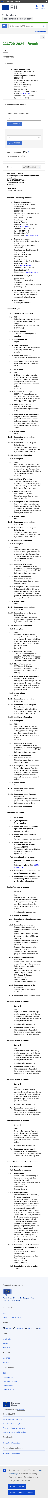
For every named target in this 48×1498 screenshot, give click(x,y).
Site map (6, 1362)
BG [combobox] (9, 137)
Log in (37, 8)
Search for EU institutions (12, 1443)
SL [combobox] (9, 118)
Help (4, 1313)
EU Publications (8, 1389)
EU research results (10, 1381)
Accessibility (7, 1347)
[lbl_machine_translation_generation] (29, 152)
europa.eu (21, 1410)
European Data (8, 1377)
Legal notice (7, 1339)
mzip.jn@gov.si (25, 93)
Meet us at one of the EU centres (14, 1432)
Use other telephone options (13, 1424)
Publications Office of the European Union (19, 1298)
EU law (5, 1373)
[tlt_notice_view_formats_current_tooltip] (39, 167)
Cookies (5, 1343)
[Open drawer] (5, 51)
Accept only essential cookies (21, 1493)
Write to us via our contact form (14, 1428)
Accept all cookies (17, 1486)
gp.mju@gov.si (25, 265)
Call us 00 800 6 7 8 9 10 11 (13, 1420)
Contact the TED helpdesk (12, 1317)
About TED (6, 1358)
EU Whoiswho (8, 1385)
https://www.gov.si (31, 235)
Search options (40, 31)
